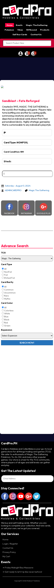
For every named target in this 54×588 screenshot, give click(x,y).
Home (9, 25)
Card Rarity (7, 282)
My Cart (6, 556)
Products (44, 30)
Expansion (6, 330)
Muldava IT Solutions (33, 581)
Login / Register (10, 543)
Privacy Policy (9, 552)
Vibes (20, 30)
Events (19, 25)
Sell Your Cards (20, 34)
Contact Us (36, 34)
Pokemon (9, 30)
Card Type (6, 264)
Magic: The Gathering (36, 25)
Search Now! (27, 342)
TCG (3, 252)
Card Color (7, 303)
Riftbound (31, 30)
